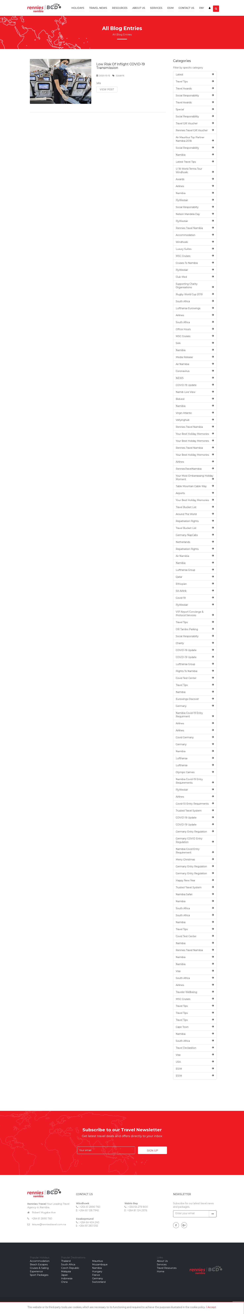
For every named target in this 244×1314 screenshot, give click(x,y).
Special (180, 109)
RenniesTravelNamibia (189, 468)
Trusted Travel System (189, 810)
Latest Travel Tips (186, 161)
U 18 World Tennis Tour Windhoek (189, 170)
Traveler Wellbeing (186, 992)
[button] (209, 5)
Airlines (180, 186)
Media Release (184, 357)
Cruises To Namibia (187, 262)
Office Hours (183, 329)
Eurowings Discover (187, 699)
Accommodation (185, 235)
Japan (64, 1274)
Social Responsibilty (187, 207)
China (64, 1281)
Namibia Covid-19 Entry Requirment (189, 714)
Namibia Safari (184, 894)
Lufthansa (181, 758)
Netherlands (183, 542)
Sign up (152, 1150)
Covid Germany (185, 737)
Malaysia (66, 1271)
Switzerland (99, 1281)
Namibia (180, 154)
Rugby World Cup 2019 (189, 294)
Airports (180, 493)
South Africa (183, 301)
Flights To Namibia (186, 671)
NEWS (180, 378)
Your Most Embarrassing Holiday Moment (194, 477)
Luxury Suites (183, 249)
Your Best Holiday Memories (192, 433)
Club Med (181, 276)
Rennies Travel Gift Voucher (192, 130)
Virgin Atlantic (184, 412)
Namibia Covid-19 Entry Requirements (189, 781)
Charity (180, 643)
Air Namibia (182, 364)
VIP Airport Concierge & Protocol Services (189, 613)
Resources (119, 7)
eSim (170, 7)
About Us (138, 7)
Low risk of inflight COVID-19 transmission (120, 66)
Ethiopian (181, 583)
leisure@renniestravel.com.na (49, 1224)
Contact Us (186, 7)
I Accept (211, 1307)
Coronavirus (182, 371)
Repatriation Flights (187, 521)
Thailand (66, 1261)
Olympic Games (185, 772)
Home (160, 1271)
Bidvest (180, 399)
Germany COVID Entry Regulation (189, 840)
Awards (180, 179)
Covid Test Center (186, 678)
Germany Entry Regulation (191, 831)
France (96, 1274)
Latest (179, 74)
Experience (36, 1271)
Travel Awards (184, 88)
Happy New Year (185, 880)
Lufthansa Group (185, 569)
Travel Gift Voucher (187, 123)
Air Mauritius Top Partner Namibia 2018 (190, 139)
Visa (178, 971)
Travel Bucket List (186, 507)
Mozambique (100, 1264)
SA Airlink (181, 590)
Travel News (98, 7)
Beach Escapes (39, 1264)
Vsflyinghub (182, 419)
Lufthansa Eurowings (188, 308)
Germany (181, 706)
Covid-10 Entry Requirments (192, 803)
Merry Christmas (185, 859)
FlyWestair (182, 200)
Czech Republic (70, 1267)
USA (178, 1061)
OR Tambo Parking (187, 629)
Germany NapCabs (187, 535)
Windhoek (182, 242)
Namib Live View (185, 392)
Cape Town (182, 1026)
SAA (178, 343)
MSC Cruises (183, 255)
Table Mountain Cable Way (191, 486)
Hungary (97, 1271)
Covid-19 (181, 597)
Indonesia (66, 1278)
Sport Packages (39, 1274)
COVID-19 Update (186, 385)
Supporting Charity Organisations (187, 285)
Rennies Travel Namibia (189, 228)
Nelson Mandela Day (188, 214)
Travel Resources (166, 1267)
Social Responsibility (187, 95)
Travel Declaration (186, 1047)
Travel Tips (182, 81)
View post (107, 89)
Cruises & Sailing (39, 1267)
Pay (201, 7)
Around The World (186, 514)
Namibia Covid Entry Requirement (188, 851)
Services (156, 7)
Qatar (179, 576)
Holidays (77, 7)
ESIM (179, 1068)
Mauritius (97, 1261)
